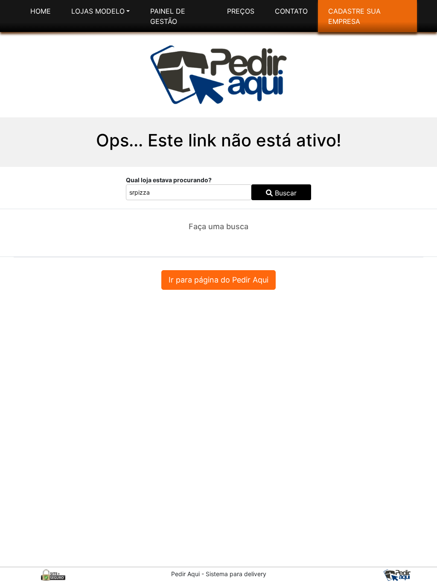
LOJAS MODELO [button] (98, 11)
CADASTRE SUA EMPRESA (354, 16)
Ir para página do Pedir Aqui (218, 279)
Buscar (285, 193)
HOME (40, 11)
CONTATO (291, 11)
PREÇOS (240, 11)
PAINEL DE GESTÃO (167, 16)
